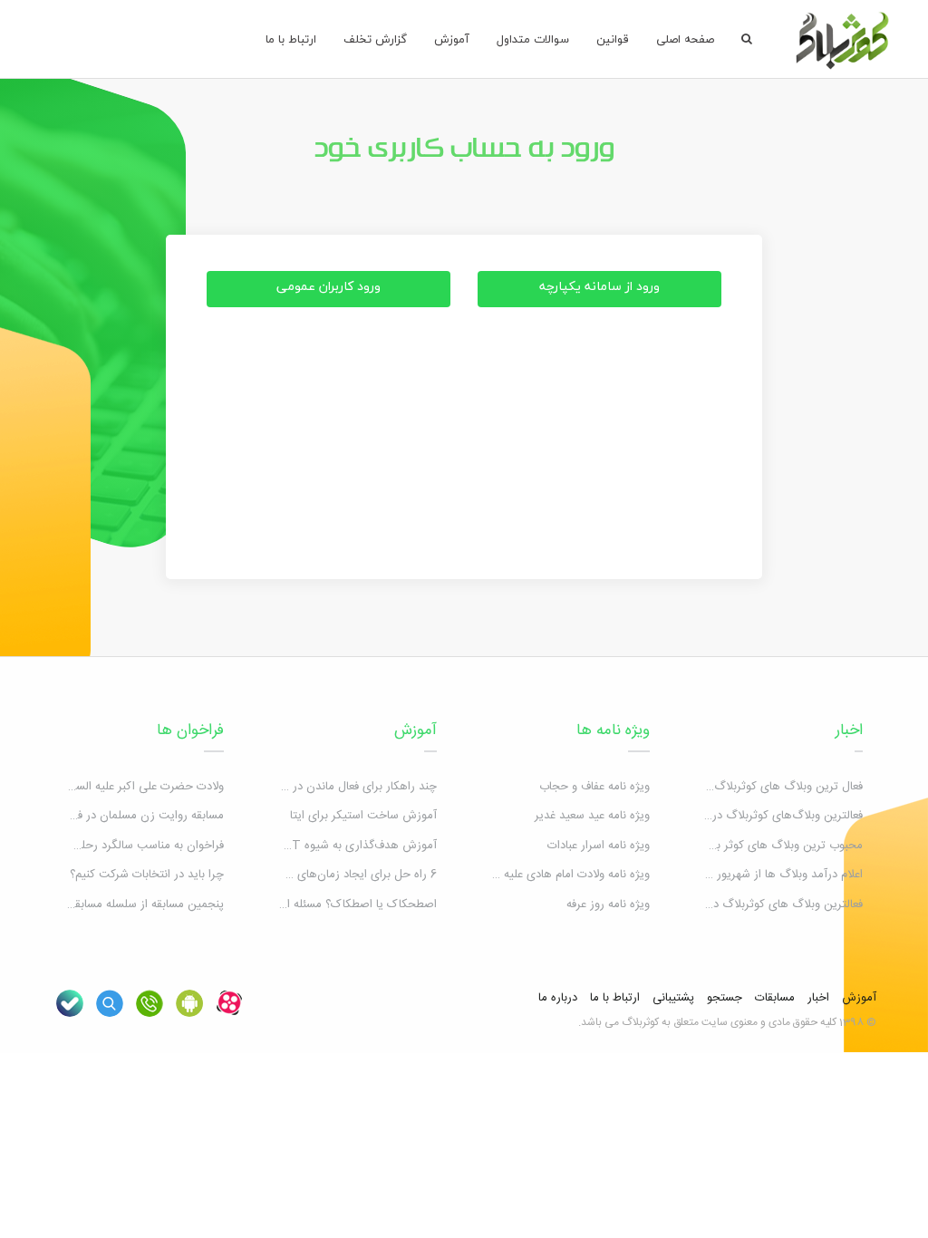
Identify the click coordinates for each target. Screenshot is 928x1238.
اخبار (849, 730)
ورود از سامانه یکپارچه (599, 286)
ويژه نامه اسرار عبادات (598, 846)
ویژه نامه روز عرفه (608, 904)
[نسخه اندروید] (189, 1003)
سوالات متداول (533, 39)
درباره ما (557, 998)
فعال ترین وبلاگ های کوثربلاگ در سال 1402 (757, 787)
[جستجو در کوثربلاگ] (109, 1003)
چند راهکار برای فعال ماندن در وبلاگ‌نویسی (333, 787)
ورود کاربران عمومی (328, 286)
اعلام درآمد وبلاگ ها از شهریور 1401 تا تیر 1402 (751, 875)
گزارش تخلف (375, 39)
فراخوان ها (190, 730)
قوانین (612, 39)
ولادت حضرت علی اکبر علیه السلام (143, 787)
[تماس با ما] (149, 1003)
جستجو (724, 998)
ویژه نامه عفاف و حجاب (594, 787)
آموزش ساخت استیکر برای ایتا (363, 816)
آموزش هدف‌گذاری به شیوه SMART (346, 846)
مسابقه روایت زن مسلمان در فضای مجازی (122, 816)
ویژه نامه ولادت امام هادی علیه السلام (560, 875)
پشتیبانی (673, 998)
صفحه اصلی (685, 39)
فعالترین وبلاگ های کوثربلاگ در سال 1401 (762, 904)
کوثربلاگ (640, 1022)
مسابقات (775, 998)
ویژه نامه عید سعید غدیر (592, 816)
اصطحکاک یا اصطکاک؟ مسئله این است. (340, 904)
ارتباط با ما (291, 39)
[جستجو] (747, 39)
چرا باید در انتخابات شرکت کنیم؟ (147, 875)
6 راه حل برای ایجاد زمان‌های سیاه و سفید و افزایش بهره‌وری (290, 875)
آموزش (451, 39)
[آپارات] (229, 1003)
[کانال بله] (69, 1003)
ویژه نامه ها (613, 730)
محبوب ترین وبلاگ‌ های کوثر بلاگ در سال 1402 (748, 846)
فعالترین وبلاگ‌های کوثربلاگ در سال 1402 (762, 816)
